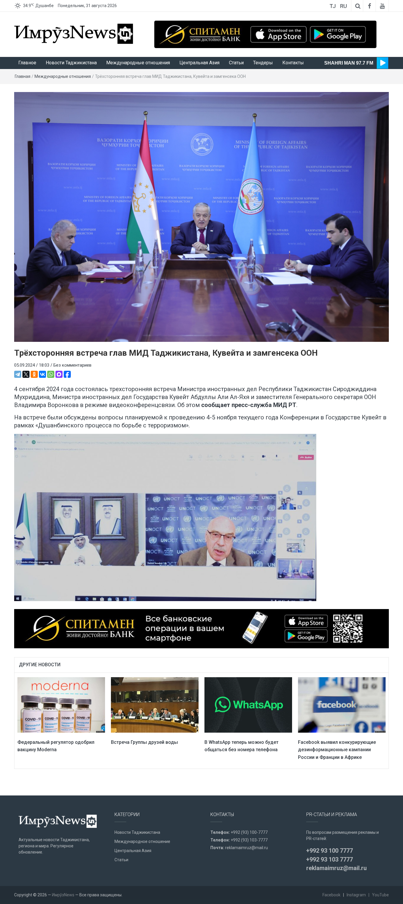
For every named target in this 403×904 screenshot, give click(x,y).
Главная (22, 76)
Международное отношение (142, 841)
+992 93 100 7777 (329, 850)
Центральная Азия (199, 62)
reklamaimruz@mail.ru (246, 847)
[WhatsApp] (50, 374)
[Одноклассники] (34, 374)
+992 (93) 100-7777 (249, 832)
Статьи (236, 62)
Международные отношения (138, 62)
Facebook (331, 894)
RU (343, 6)
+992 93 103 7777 (329, 859)
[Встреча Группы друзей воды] (155, 704)
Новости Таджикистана (71, 62)
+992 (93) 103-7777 (249, 840)
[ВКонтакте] (42, 374)
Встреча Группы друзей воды (144, 742)
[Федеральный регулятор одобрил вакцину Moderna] (61, 704)
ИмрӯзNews (63, 894)
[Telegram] (17, 374)
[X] (26, 374)
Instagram (356, 894)
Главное (27, 62)
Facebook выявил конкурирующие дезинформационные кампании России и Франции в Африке (337, 749)
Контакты (293, 62)
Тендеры (263, 62)
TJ (333, 6)
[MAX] (59, 374)
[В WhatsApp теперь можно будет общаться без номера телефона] (248, 704)
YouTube (380, 894)
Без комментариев (72, 365)
